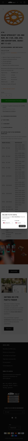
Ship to (4, 220)
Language (17, 220)
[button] (7, 223)
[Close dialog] (26, 213)
